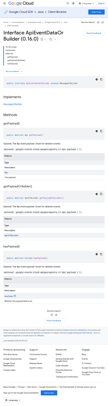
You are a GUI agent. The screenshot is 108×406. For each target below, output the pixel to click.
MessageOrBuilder (12, 104)
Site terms (32, 387)
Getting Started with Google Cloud (65, 360)
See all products (10, 354)
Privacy (21, 387)
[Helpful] (98, 22)
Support (33, 359)
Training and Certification (67, 377)
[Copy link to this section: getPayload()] (22, 123)
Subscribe (49, 393)
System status (36, 368)
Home (5, 22)
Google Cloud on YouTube (93, 368)
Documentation (18, 22)
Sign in (101, 3)
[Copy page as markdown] (50, 39)
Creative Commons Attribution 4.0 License (80, 330)
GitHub (59, 354)
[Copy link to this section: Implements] (24, 97)
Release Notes (36, 363)
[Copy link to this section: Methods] (21, 115)
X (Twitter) (86, 363)
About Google (9, 387)
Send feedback (93, 33)
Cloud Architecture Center (64, 371)
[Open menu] (4, 3)
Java (40, 12)
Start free (96, 12)
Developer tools (34, 22)
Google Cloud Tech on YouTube (91, 373)
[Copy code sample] (101, 79)
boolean (8, 296)
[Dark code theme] (96, 79)
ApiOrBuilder (11, 235)
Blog (84, 354)
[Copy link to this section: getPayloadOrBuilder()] (35, 186)
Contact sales (9, 370)
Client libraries (57, 12)
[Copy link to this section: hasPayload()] (22, 246)
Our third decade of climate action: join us (77, 387)
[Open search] (68, 3)
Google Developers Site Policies (79, 333)
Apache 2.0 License (42, 333)
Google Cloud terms (48, 387)
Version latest (14, 71)
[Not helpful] (102, 22)
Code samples (62, 365)
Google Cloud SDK (21, 12)
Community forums (38, 354)
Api (6, 172)
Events (85, 359)
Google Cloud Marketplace (9, 364)
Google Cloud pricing (12, 359)
